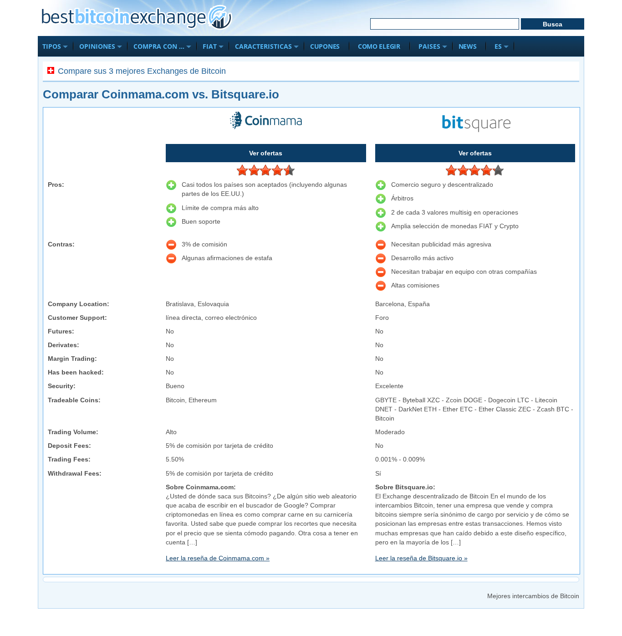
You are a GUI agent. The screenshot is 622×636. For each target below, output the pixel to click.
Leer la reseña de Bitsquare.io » (421, 558)
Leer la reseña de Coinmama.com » (218, 558)
